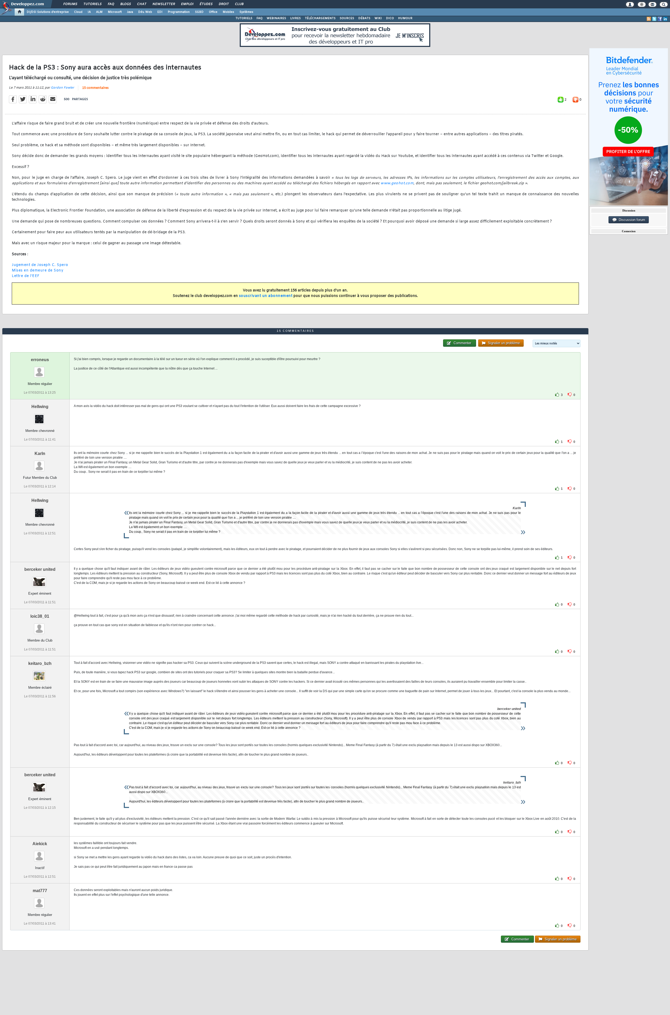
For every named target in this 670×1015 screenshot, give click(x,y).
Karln (40, 453)
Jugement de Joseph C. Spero (40, 265)
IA (89, 12)
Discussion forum (631, 220)
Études (206, 4)
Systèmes (246, 12)
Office (213, 12)
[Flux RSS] (649, 19)
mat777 (40, 890)
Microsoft (115, 12)
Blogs (125, 4)
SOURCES (347, 18)
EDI (160, 12)
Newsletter (163, 4)
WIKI (378, 18)
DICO (390, 18)
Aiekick (39, 844)
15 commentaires (95, 88)
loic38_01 (39, 616)
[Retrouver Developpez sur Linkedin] (665, 19)
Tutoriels (92, 4)
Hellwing (39, 406)
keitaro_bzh (40, 663)
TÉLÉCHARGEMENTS (320, 18)
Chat (141, 4)
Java (130, 12)
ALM (99, 12)
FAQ (110, 4)
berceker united (39, 569)
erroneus (40, 359)
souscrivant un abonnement (266, 296)
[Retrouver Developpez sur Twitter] (654, 19)
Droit (223, 4)
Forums (70, 4)
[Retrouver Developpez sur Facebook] (660, 19)
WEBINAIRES (276, 18)
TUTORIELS (244, 18)
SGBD (199, 12)
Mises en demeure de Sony (37, 270)
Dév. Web (145, 12)
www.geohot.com (397, 183)
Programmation (179, 12)
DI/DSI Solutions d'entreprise (48, 12)
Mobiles (228, 12)
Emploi (187, 4)
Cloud (78, 12)
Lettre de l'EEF (26, 276)
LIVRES (295, 18)
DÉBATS (364, 18)
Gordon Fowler (62, 88)
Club (239, 4)
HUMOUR (405, 18)
